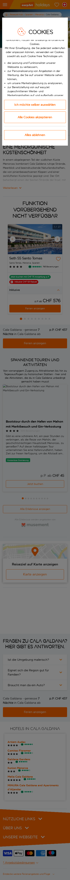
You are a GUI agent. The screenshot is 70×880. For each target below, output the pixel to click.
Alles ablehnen (35, 135)
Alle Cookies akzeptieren (35, 117)
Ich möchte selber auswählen (35, 104)
